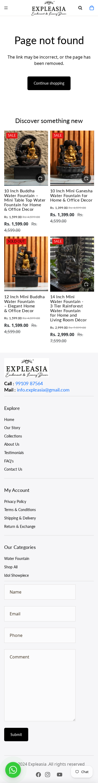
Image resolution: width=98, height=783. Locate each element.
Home (9, 419)
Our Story (12, 427)
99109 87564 (29, 383)
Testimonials (14, 452)
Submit (16, 734)
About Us (11, 444)
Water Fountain (16, 558)
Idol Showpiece (16, 575)
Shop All (11, 567)
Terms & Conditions (20, 509)
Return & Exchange (19, 526)
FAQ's (9, 461)
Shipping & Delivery (20, 518)
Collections (13, 436)
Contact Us (13, 469)
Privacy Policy (15, 501)
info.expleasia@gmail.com (43, 390)
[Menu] (6, 8)
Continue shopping (49, 83)
